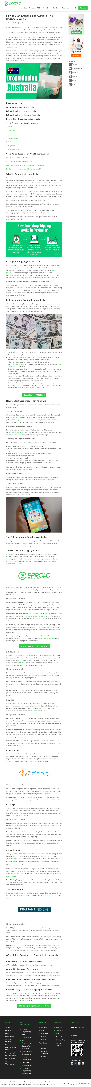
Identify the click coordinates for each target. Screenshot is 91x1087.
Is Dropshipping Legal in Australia (21, 111)
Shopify (18, 420)
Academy (44, 1027)
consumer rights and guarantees (19, 278)
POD (38, 8)
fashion (22, 663)
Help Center (44, 1034)
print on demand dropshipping (35, 616)
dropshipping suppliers (25, 23)
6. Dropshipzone (11, 146)
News (57, 1034)
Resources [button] (65, 8)
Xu (8, 23)
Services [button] (56, 8)
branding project (49, 638)
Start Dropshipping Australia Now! (34, 1006)
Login (75, 8)
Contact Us (59, 1030)
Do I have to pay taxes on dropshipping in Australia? (23, 169)
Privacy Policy (65, 1083)
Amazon (43, 420)
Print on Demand (10, 1058)
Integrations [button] (46, 8)
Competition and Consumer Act (19, 275)
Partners (43, 1057)
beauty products (14, 859)
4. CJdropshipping (12, 138)
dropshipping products (16, 432)
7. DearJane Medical (12, 150)
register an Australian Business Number (21, 288)
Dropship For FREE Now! (34, 395)
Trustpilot (11, 561)
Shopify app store (16, 564)
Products (32, 8)
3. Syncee (9, 134)
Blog (42, 1030)
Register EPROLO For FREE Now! (34, 646)
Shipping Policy (61, 1040)
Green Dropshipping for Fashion (10, 1047)
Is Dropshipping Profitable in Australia (23, 115)
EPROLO (9, 554)
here (32, 467)
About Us (24, 8)
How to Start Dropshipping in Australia (23, 119)
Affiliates (43, 1048)
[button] (74, 1027)
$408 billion (26, 40)
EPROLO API (26, 1074)
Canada (31, 30)
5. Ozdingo (9, 142)
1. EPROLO (9, 126)
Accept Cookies (83, 1083)
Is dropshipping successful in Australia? (19, 161)
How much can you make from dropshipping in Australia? (25, 165)
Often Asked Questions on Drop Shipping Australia (28, 154)
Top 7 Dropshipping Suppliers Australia (23, 123)
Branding (8, 1030)
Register (83, 8)
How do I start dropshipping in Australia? (20, 157)
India (35, 711)
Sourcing (8, 1027)
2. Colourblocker (11, 130)
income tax (14, 996)
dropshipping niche (19, 364)
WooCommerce (27, 420)
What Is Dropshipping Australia (20, 107)
